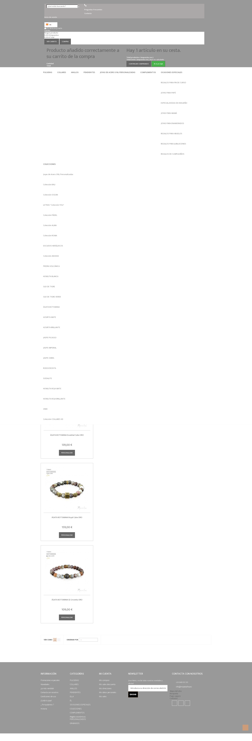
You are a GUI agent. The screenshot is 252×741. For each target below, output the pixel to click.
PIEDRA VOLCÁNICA (51, 266)
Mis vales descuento (107, 684)
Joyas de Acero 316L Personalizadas (117, 72)
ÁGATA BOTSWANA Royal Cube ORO (67, 517)
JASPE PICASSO (49, 337)
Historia (44, 708)
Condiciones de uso (48, 696)
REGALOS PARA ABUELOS (171, 133)
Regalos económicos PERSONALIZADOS (78, 718)
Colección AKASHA (51, 256)
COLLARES (61, 72)
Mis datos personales (107, 692)
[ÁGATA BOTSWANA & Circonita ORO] (67, 569)
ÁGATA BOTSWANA (51, 307)
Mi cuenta (105, 674)
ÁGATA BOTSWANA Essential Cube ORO (67, 435)
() (54, 28)
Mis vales (103, 696)
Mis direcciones (105, 688)
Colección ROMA (50, 235)
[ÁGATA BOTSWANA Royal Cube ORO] (67, 487)
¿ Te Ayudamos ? (47, 704)
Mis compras (104, 680)
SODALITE (47, 378)
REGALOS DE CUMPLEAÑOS (172, 154)
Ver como (48, 639)
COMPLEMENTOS (148, 72)
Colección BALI (49, 184)
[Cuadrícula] (55, 640)
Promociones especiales (50, 680)
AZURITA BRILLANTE (51, 327)
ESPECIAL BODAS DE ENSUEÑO (174, 103)
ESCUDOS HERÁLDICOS (53, 245)
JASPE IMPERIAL (49, 347)
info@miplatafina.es (184, 686)
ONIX (45, 409)
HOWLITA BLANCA (50, 276)
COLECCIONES (49, 164)
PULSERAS (47, 72)
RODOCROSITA (49, 368)
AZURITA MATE (49, 317)
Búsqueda (174, 693)
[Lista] (59, 640)
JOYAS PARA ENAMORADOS (172, 123)
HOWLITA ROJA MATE (52, 388)
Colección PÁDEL (50, 215)
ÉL (71, 700)
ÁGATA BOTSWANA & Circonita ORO (67, 599)
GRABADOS (74, 723)
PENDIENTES (89, 72)
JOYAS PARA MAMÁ (169, 113)
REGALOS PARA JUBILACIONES (173, 143)
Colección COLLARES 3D (53, 419)
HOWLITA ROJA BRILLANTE (54, 398)
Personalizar (67, 452)
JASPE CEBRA (48, 358)
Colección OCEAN (50, 194)
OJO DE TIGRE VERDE (52, 296)
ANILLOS (75, 72)
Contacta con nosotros (49, 692)
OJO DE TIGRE (49, 286)
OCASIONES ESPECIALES (171, 72)
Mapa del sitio (176, 691)
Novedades (45, 684)
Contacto (174, 698)
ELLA (72, 696)
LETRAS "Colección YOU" (53, 205)
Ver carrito (52, 41)
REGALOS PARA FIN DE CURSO (173, 82)
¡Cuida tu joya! (46, 700)
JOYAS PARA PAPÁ (168, 92)
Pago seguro (175, 696)
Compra (65, 41)
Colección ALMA (50, 225)
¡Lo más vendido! (47, 688)
